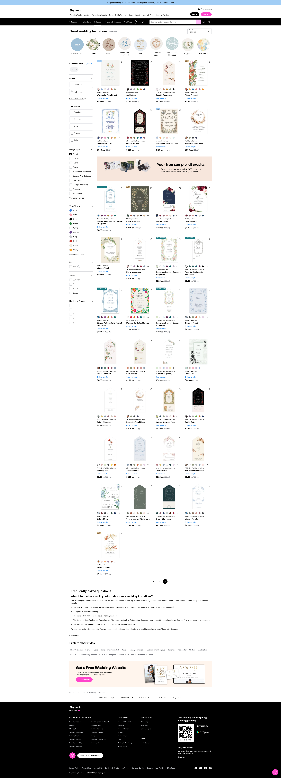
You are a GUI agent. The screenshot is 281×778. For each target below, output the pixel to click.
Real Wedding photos (98, 739)
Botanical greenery (89, 655)
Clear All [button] (89, 64)
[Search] (198, 22)
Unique (102, 655)
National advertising (125, 743)
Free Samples (140, 22)
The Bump (144, 722)
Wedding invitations (76, 732)
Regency (171, 650)
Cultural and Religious (156, 650)
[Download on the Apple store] (203, 726)
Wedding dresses (97, 732)
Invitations (81, 693)
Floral (87, 650)
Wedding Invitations (97, 693)
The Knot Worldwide (125, 722)
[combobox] (199, 31)
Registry (72, 725)
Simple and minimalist (110, 650)
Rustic (95, 650)
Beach (121, 655)
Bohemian (74, 655)
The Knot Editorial (124, 729)
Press (120, 739)
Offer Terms (171, 768)
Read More (73, 635)
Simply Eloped (146, 729)
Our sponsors (122, 746)
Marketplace (73, 729)
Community (95, 743)
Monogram (112, 655)
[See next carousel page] (208, 47)
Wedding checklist (75, 743)
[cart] (209, 22)
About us (121, 725)
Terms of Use (86, 768)
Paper (71, 693)
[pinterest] (205, 768)
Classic (124, 650)
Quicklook (110, 81)
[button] (77, 98)
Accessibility (98, 768)
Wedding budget (75, 739)
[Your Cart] (209, 22)
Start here (182, 757)
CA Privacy (125, 768)
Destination (202, 650)
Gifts (93, 736)
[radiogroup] (106, 89)
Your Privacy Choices (76, 773)
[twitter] (200, 768)
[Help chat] (275, 772)
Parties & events (97, 729)
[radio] (98, 89)
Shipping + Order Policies (155, 768)
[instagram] (210, 768)
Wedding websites (75, 722)
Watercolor (181, 650)
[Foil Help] (78, 267)
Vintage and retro (137, 650)
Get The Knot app (75, 736)
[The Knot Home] (75, 10)
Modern (192, 650)
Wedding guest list (75, 746)
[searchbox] (175, 22)
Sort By (191, 30)
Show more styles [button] (76, 198)
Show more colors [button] (76, 254)
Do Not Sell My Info (112, 768)
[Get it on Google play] (203, 732)
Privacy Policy (74, 768)
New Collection (76, 650)
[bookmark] (203, 22)
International (122, 736)
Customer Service (138, 768)
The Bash (144, 725)
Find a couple (206, 9)
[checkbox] (81, 85)
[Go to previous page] (142, 581)
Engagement (96, 725)
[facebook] (195, 768)
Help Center (145, 743)
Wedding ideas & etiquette (100, 722)
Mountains (141, 655)
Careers (120, 732)
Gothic (150, 655)
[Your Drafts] (203, 22)
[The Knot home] (75, 708)
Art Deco (130, 655)
